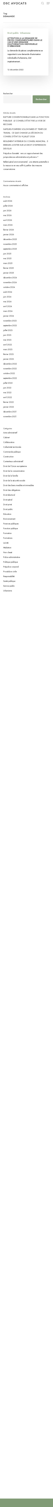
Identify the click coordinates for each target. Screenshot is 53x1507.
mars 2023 (7, 349)
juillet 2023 (8, 330)
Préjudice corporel (11, 566)
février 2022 (8, 402)
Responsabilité (9, 576)
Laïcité (5, 542)
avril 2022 (7, 397)
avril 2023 (7, 344)
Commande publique (11, 451)
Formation (7, 533)
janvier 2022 (8, 406)
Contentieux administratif (13, 461)
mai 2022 (7, 392)
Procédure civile (10, 571)
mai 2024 (7, 301)
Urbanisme (25, 33)
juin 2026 (7, 210)
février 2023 (8, 354)
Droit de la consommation (14, 471)
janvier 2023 (8, 359)
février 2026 (8, 229)
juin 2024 (7, 296)
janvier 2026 (8, 234)
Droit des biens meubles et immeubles (18, 485)
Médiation (7, 547)
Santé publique (9, 581)
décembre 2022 (10, 363)
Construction (8, 456)
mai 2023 (7, 339)
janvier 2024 (8, 315)
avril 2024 (7, 306)
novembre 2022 (10, 368)
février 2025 (8, 268)
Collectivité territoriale (12, 447)
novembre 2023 (10, 320)
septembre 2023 (10, 325)
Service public (9, 585)
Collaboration (8, 442)
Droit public (13, 33)
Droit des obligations (11, 490)
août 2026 (7, 201)
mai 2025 (7, 258)
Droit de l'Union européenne (15, 466)
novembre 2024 (10, 282)
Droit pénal (7, 499)
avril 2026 (7, 220)
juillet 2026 (8, 205)
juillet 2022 (8, 383)
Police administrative (11, 557)
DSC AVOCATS (15, 3)
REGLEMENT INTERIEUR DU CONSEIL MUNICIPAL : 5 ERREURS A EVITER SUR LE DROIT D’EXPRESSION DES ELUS (25, 145)
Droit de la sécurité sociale (14, 480)
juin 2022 (7, 387)
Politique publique (10, 562)
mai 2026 (7, 215)
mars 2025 (7, 263)
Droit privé (7, 504)
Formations (7, 538)
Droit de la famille (10, 475)
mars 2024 (7, 311)
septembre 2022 (10, 378)
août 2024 (7, 292)
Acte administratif (10, 432)
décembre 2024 (10, 277)
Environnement (9, 518)
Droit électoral (9, 495)
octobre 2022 (9, 373)
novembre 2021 (9, 416)
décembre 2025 (10, 239)
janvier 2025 (8, 272)
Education (7, 514)
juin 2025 (7, 253)
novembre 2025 (10, 244)
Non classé (7, 552)
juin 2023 (7, 335)
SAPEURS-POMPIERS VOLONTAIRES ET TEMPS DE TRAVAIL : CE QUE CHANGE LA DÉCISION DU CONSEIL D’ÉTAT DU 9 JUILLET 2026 (25, 133)
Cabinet (6, 437)
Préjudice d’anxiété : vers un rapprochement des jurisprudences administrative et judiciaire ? (23, 155)
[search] (42, 3)
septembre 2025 (10, 248)
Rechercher (8, 93)
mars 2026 (8, 225)
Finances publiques (11, 523)
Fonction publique (10, 528)
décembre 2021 (10, 411)
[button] (48, 3)
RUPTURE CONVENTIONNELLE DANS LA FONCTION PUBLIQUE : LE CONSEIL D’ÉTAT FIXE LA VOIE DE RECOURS (26, 121)
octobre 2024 (9, 287)
